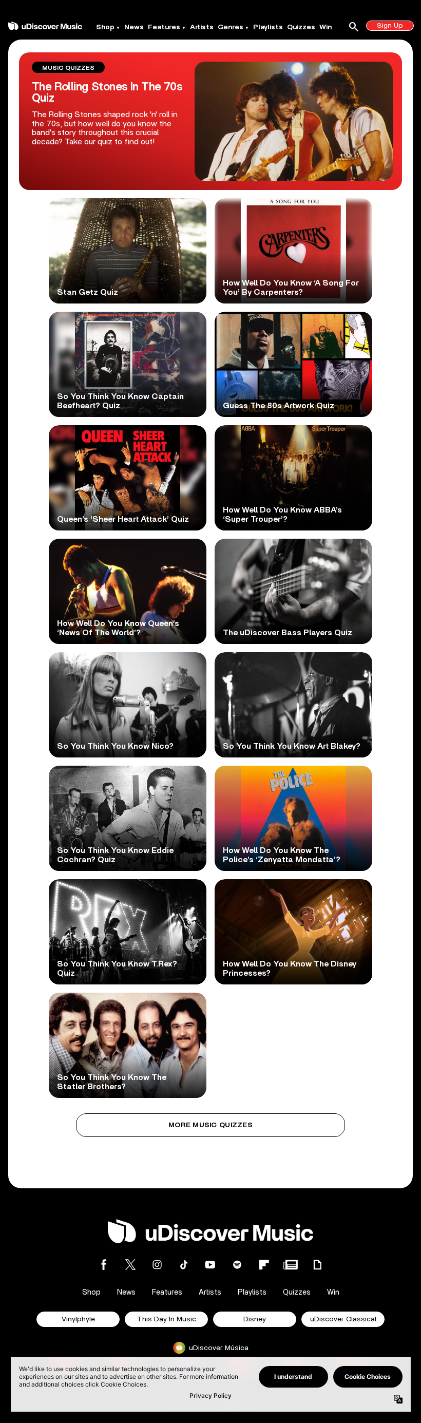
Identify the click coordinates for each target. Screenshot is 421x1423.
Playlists (268, 27)
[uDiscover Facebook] (104, 1264)
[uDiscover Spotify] (237, 1264)
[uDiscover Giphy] (317, 1264)
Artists (202, 27)
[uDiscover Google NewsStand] (290, 1264)
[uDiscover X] (130, 1264)
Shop (105, 27)
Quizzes (301, 27)
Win (325, 27)
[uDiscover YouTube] (210, 1264)
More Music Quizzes (210, 1125)
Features (164, 27)
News (134, 27)
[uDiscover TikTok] (184, 1264)
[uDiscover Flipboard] (264, 1264)
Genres (230, 27)
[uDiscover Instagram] (157, 1264)
